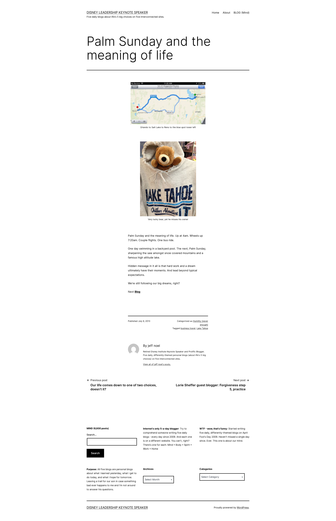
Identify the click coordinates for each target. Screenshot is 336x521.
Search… (92, 434)
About (226, 12)
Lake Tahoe (202, 328)
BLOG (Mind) (241, 12)
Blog (137, 291)
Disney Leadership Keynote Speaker (117, 12)
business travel (188, 328)
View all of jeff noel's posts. (157, 364)
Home (215, 12)
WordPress (243, 507)
